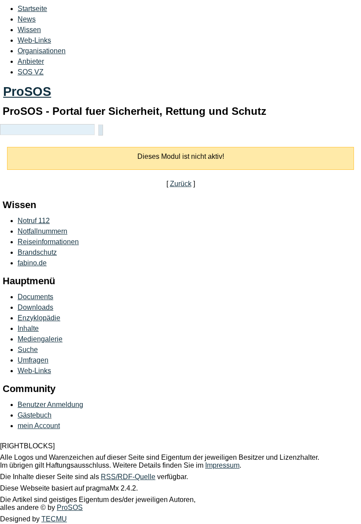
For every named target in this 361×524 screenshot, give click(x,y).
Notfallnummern (42, 231)
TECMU (54, 519)
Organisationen (42, 51)
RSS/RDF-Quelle (128, 476)
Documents (35, 296)
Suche (28, 349)
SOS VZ (31, 72)
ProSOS (27, 91)
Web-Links (34, 40)
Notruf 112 (34, 220)
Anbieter (31, 61)
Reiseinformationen (48, 242)
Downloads (35, 307)
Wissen (29, 29)
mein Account (39, 425)
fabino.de (32, 263)
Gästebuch (35, 415)
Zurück (181, 183)
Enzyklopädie (39, 318)
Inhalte (28, 328)
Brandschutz (37, 252)
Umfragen (33, 360)
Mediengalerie (40, 339)
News (27, 19)
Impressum (222, 465)
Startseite (32, 8)
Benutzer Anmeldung (50, 404)
